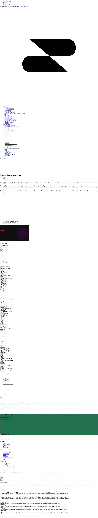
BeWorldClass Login (6, 4)
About (4, 446)
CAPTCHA (5, 395)
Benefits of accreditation (7, 463)
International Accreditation (7, 470)
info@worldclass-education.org (6, 419)
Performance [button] (2, 504)
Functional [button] (2, 501)
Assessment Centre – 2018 (10, 467)
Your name (5, 378)
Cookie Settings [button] (3, 475)
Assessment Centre (6, 465)
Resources (4, 455)
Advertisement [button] (3, 510)
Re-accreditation (6, 469)
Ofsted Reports (5, 180)
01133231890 (5, 179)
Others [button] (1, 513)
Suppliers (4, 445)
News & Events (5, 447)
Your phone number (6, 382)
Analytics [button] (2, 507)
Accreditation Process (6, 464)
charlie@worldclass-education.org (9, 438)
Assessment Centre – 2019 (10, 466)
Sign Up (4, 3)
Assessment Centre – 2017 (10, 468)
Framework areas (6, 453)
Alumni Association (6, 444)
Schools (4, 443)
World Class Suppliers (7, 1)
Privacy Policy (3, 472)
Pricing (4, 459)
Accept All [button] (8, 475)
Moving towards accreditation (8, 457)
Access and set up (6, 454)
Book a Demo (5, 456)
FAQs (4, 458)
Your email (5, 380)
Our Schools (5, 2)
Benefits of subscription (7, 452)
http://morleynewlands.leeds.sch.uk (9, 177)
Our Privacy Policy (48, 473)
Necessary (4, 489)
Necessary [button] (2, 487)
